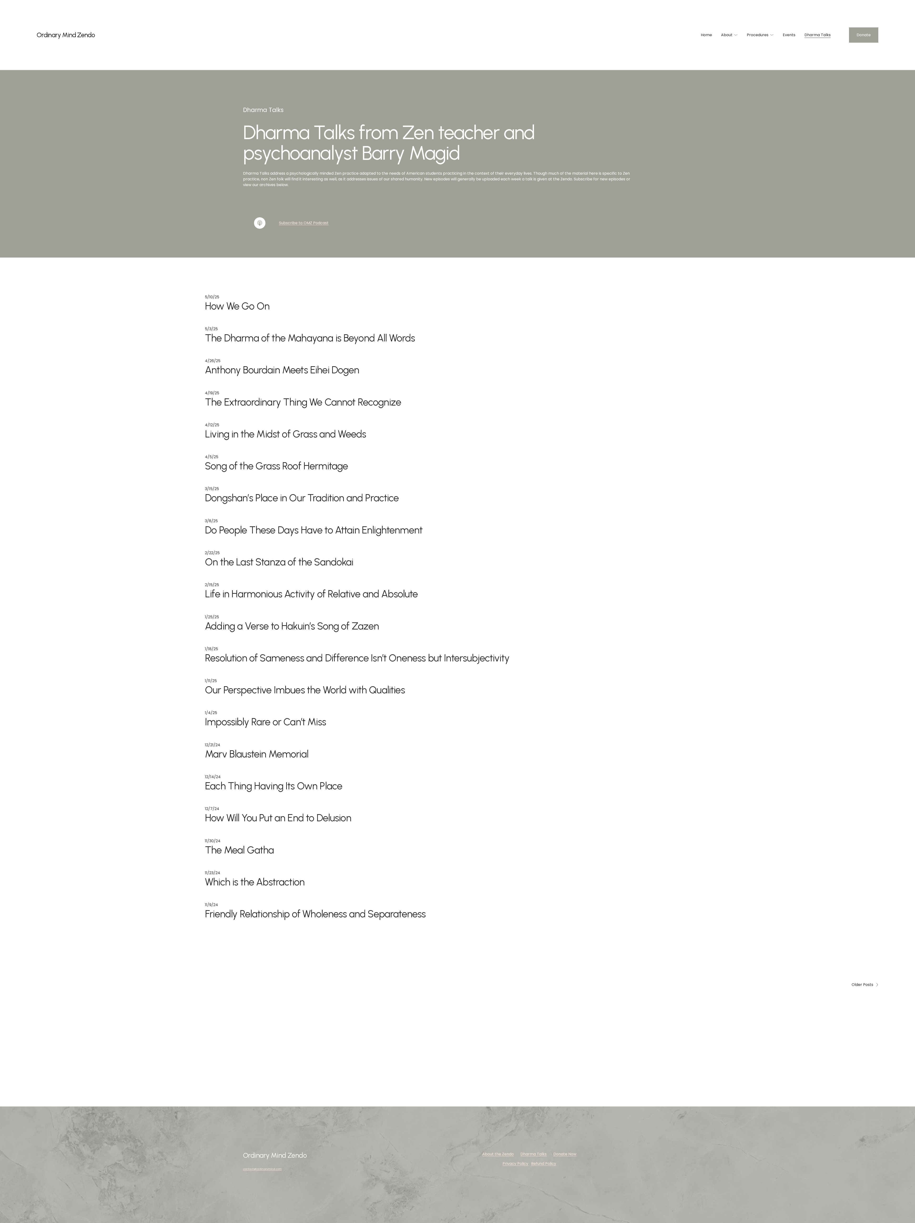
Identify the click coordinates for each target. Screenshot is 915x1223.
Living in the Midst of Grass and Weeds (285, 434)
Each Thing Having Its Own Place (273, 786)
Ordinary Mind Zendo (66, 35)
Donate (864, 35)
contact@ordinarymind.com (262, 1169)
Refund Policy (543, 1163)
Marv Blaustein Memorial (256, 754)
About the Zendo (498, 1154)
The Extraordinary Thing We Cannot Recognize (303, 402)
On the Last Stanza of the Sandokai (279, 562)
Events (789, 35)
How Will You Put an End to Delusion (278, 818)
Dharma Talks (817, 35)
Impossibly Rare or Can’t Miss (265, 722)
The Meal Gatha (239, 850)
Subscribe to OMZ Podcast (304, 223)
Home (706, 35)
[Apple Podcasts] (259, 223)
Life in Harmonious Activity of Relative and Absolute (311, 594)
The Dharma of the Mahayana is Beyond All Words (310, 338)
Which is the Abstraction (255, 882)
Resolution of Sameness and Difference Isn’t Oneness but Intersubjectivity (357, 658)
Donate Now (564, 1154)
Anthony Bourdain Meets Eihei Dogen (282, 370)
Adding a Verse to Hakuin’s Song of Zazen (292, 626)
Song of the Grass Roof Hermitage (276, 466)
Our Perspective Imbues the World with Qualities (305, 690)
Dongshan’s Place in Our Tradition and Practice (302, 498)
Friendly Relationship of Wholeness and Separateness (315, 914)
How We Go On (237, 306)
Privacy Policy (515, 1163)
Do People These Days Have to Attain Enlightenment (313, 530)
